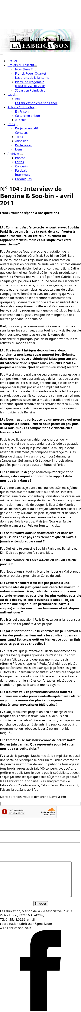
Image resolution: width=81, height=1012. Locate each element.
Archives (14, 154)
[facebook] (40, 1010)
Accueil (13, 61)
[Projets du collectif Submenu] (35, 66)
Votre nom (7, 824)
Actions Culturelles (21, 107)
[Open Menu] (1, 54)
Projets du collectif (21, 65)
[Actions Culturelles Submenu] (35, 108)
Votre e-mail (8, 836)
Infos (11, 124)
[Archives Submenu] (21, 154)
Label (11, 94)
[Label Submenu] (16, 95)
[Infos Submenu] (16, 125)
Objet (4, 847)
